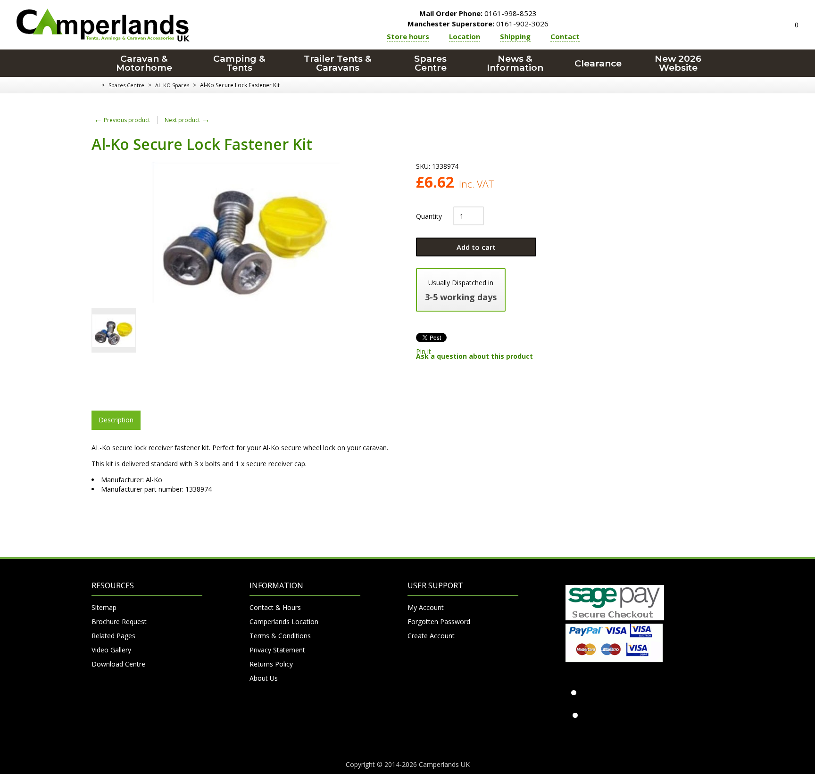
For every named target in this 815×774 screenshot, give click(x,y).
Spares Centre (430, 63)
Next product (187, 120)
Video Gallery (111, 649)
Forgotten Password (439, 621)
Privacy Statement (277, 649)
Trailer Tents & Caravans (338, 63)
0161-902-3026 (478, 23)
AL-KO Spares (172, 85)
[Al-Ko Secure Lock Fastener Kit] (113, 330)
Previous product (122, 120)
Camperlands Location (283, 621)
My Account (426, 607)
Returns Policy (271, 663)
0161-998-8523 (478, 13)
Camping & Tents (239, 63)
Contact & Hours (275, 607)
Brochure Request (119, 621)
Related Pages (113, 635)
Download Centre (118, 663)
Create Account (431, 635)
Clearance (598, 63)
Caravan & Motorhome (144, 63)
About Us (263, 678)
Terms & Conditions (280, 635)
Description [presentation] (116, 419)
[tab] (116, 420)
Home (95, 85)
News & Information (515, 63)
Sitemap (103, 607)
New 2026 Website (678, 63)
